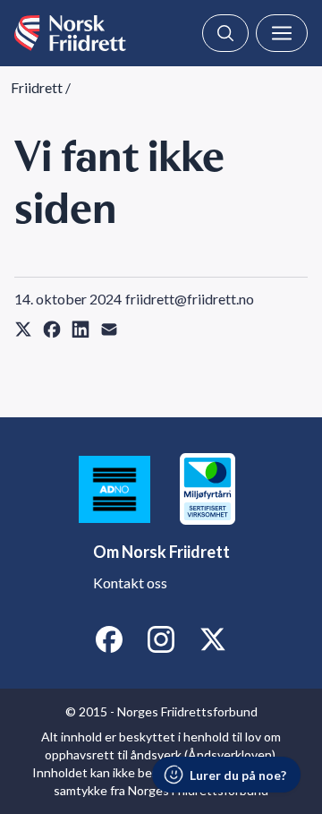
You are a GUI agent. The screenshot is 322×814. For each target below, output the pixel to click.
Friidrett (37, 87)
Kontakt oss (130, 582)
